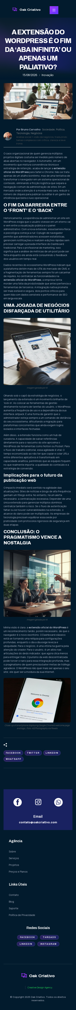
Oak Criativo (30, 10)
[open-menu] (54, 10)
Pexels (54, 728)
